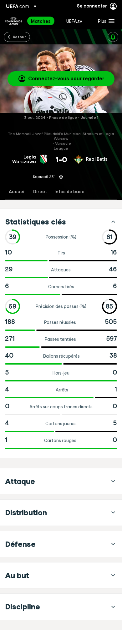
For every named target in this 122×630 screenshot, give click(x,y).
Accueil (17, 191)
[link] (41, 21)
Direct (40, 191)
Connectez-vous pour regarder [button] (66, 78)
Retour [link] (19, 36)
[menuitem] (43, 21)
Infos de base (69, 191)
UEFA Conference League (13, 21)
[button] (105, 21)
